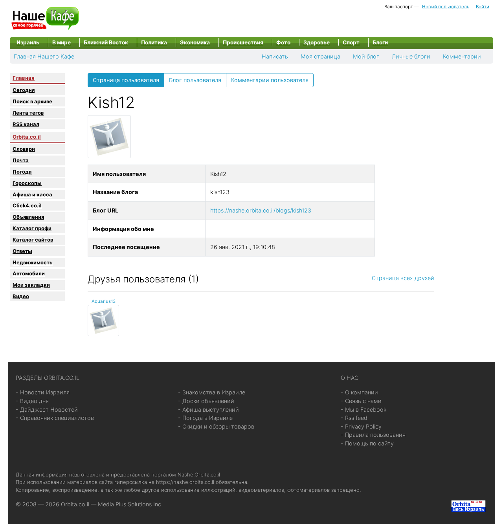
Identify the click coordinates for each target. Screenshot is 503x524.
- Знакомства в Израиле (211, 392)
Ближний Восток (106, 42)
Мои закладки (31, 285)
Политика (154, 42)
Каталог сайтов (33, 239)
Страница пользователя (126, 80)
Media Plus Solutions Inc (129, 504)
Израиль (28, 42)
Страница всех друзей (403, 278)
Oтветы (22, 251)
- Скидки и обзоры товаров (216, 426)
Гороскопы (27, 183)
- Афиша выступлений (208, 409)
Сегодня (24, 90)
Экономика (195, 42)
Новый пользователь (445, 6)
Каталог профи (32, 228)
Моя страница (320, 56)
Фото (283, 42)
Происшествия (243, 42)
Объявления (28, 217)
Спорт (351, 42)
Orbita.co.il (27, 137)
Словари (24, 149)
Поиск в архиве (32, 101)
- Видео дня (32, 401)
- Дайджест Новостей (47, 409)
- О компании (359, 392)
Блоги (380, 42)
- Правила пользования (373, 434)
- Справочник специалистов (55, 417)
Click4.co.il (27, 205)
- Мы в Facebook (364, 409)
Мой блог (366, 56)
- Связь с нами (361, 401)
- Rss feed (354, 417)
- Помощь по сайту (367, 443)
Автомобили (29, 273)
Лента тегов (28, 113)
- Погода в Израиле (205, 417)
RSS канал (26, 124)
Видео (21, 296)
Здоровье (316, 42)
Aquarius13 (104, 301)
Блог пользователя (195, 80)
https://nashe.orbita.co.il (185, 482)
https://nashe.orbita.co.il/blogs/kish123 (260, 210)
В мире (61, 42)
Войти (482, 6)
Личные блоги (411, 56)
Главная (24, 78)
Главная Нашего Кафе (44, 56)
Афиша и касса (32, 194)
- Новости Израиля (43, 392)
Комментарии (462, 56)
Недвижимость (33, 262)
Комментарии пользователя (269, 80)
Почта (21, 160)
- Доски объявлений (206, 401)
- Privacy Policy (361, 426)
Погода (22, 172)
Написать (275, 56)
